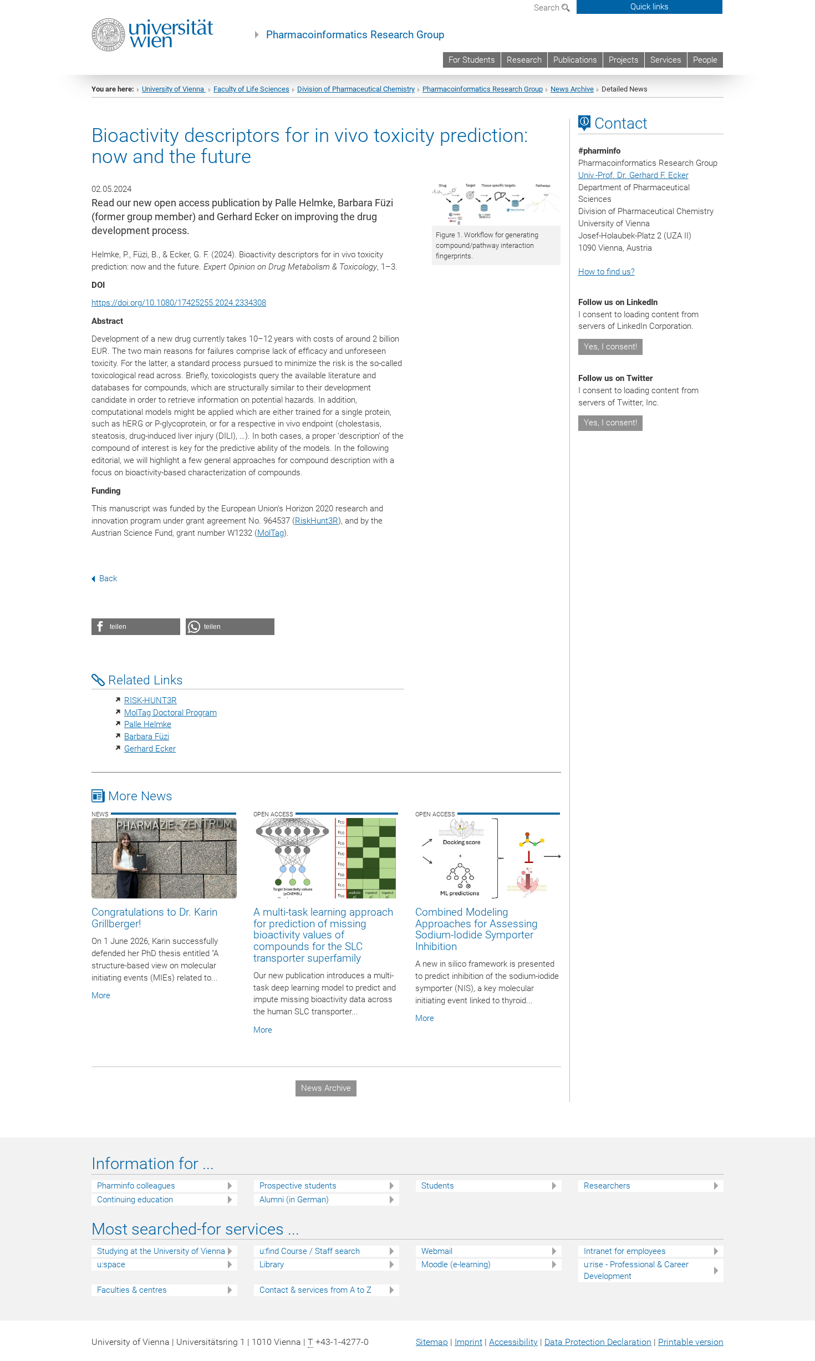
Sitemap (432, 1342)
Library (271, 1264)
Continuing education (135, 1200)
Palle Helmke (147, 724)
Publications (575, 60)
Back (108, 578)
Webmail (436, 1251)
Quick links (649, 7)
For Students (472, 60)
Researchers (607, 1186)
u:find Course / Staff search (309, 1251)
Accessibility (513, 1342)
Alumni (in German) (294, 1200)
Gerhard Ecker (150, 749)
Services (665, 60)
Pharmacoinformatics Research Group (355, 35)
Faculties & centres (132, 1290)
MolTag (270, 533)
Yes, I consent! (610, 347)
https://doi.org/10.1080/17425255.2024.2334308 (178, 303)
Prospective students (298, 1186)
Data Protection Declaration (597, 1342)
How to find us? (606, 272)
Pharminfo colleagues (136, 1186)
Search (548, 8)
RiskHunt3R (316, 521)
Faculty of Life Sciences (251, 89)
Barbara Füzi (146, 737)
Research (524, 60)
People (705, 60)
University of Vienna (174, 89)
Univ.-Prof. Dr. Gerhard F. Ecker (633, 175)
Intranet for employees (625, 1251)
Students (437, 1186)
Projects (624, 60)
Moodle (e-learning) (456, 1264)
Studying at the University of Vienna (161, 1251)
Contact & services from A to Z (315, 1290)
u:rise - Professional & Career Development (636, 1270)
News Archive (572, 89)
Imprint (468, 1342)
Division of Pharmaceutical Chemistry (356, 89)
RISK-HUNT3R (150, 700)
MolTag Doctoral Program (170, 713)
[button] (135, 626)
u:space (111, 1264)
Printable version (691, 1342)
